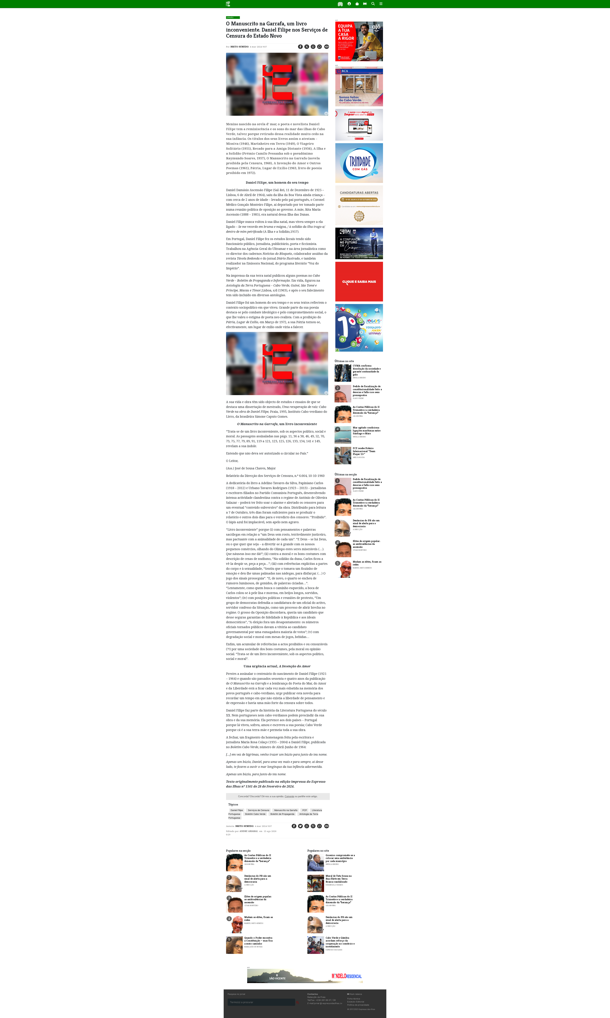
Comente (289, 796)
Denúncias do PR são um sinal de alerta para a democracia (366, 523)
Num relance (355, 994)
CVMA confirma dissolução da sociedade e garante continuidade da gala (367, 370)
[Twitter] (306, 46)
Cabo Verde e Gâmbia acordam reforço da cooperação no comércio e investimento (340, 942)
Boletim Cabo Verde (255, 814)
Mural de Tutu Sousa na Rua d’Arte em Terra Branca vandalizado (339, 878)
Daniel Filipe (237, 810)
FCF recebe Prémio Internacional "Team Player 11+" (364, 451)
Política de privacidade (358, 1005)
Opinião (230, 17)
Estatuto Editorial (355, 1002)
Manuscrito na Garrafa (285, 810)
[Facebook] (300, 46)
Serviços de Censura (258, 810)
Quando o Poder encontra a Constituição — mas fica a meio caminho (258, 940)
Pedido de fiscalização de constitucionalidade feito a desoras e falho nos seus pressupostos (367, 391)
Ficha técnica (353, 999)
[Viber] (313, 826)
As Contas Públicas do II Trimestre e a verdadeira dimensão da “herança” (366, 409)
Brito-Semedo (239, 46)
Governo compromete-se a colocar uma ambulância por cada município (340, 858)
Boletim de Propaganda (282, 814)
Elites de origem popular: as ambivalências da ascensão (366, 544)
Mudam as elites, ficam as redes (367, 563)
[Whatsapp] (313, 46)
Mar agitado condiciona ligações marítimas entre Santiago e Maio (366, 430)
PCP (304, 810)
